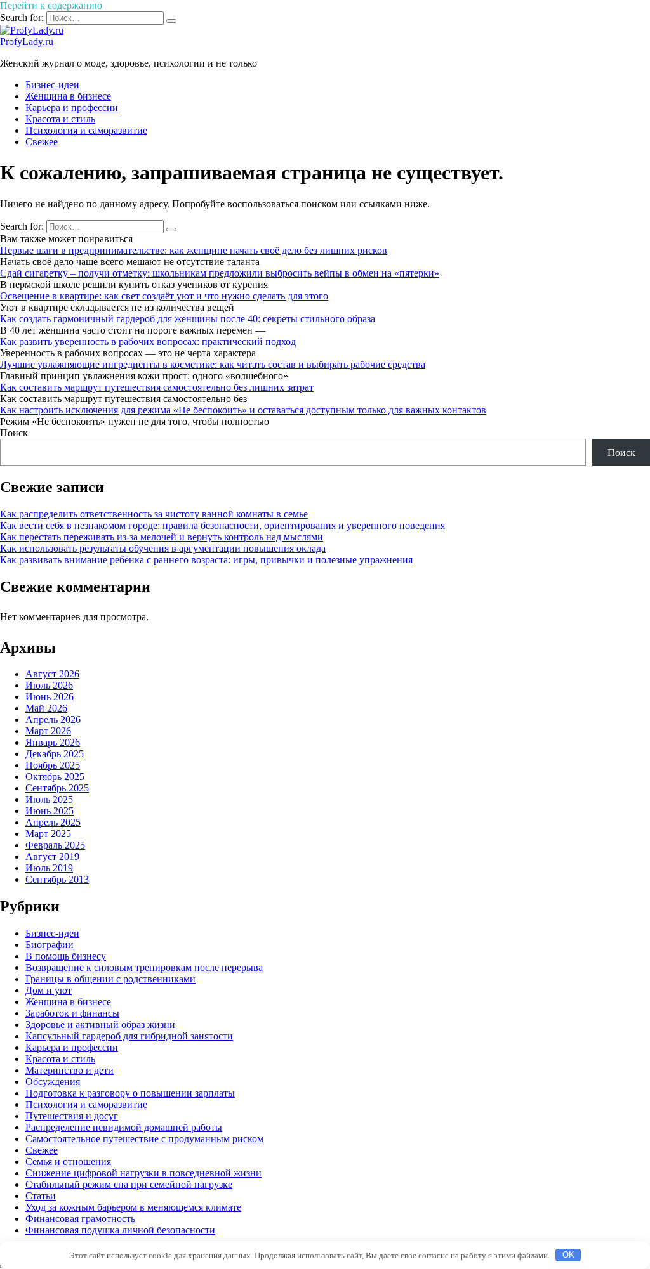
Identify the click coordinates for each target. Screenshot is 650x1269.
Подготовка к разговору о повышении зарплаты (130, 1093)
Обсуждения (52, 1081)
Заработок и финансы (72, 1013)
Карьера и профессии (71, 107)
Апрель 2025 (53, 822)
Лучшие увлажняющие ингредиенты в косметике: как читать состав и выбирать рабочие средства (212, 364)
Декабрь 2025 (54, 753)
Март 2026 (48, 731)
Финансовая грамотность (80, 1218)
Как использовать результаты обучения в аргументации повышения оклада (163, 548)
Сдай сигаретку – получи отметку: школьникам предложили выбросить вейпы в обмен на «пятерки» (219, 273)
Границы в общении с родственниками (110, 978)
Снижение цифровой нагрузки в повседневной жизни (143, 1173)
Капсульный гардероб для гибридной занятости (129, 1036)
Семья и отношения (68, 1161)
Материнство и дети (69, 1070)
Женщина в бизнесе (68, 96)
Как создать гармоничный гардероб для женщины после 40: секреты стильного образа (187, 318)
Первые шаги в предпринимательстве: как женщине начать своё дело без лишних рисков (193, 250)
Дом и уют (48, 990)
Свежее (41, 141)
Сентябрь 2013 (57, 879)
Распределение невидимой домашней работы (123, 1127)
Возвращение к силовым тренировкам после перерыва (144, 967)
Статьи (40, 1195)
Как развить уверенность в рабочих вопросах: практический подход (148, 341)
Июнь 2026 (49, 696)
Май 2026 (46, 708)
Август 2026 (52, 673)
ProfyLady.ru (26, 41)
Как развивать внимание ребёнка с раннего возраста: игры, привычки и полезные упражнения (206, 559)
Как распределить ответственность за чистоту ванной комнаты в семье (154, 514)
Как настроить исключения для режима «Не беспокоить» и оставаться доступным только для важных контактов (243, 410)
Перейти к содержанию (51, 5)
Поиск (14, 432)
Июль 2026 (49, 685)
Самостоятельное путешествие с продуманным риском (144, 1138)
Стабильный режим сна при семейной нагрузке (128, 1184)
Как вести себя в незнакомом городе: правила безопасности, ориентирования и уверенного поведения (222, 525)
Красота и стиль (60, 119)
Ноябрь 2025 (52, 765)
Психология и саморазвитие (86, 130)
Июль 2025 (49, 799)
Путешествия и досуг (71, 1115)
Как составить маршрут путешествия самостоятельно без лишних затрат (157, 387)
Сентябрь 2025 (57, 788)
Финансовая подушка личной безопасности (120, 1230)
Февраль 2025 (55, 845)
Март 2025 (48, 833)
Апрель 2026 (53, 719)
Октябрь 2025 (54, 776)
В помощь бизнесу (65, 956)
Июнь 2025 (49, 810)
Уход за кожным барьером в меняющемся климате (133, 1207)
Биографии (49, 944)
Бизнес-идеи (52, 84)
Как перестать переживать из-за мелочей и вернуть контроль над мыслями (161, 536)
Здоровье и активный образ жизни (100, 1024)
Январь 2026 (52, 742)
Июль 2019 (49, 867)
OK (568, 1254)
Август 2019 (52, 856)
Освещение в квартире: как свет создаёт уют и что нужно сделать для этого (164, 295)
